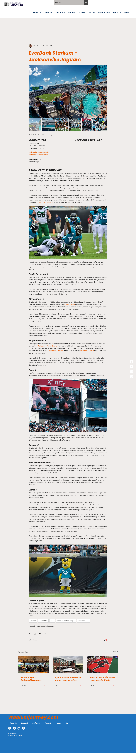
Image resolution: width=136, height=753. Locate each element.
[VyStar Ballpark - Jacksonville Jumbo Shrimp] (33, 664)
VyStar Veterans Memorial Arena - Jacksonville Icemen (68, 679)
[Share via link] (45, 633)
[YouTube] (131, 371)
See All (115, 652)
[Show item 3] (61, 124)
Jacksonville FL (83, 621)
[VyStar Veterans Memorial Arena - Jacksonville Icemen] (68, 664)
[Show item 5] (88, 124)
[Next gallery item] (105, 92)
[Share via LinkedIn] (40, 633)
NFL (52, 621)
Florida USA (43, 621)
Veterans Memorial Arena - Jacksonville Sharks (102, 678)
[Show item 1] (35, 124)
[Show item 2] (48, 124)
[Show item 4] (75, 124)
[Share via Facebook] (30, 633)
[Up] (131, 748)
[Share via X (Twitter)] (35, 633)
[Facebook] (131, 361)
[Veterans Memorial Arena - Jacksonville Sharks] (102, 664)
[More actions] (106, 46)
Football (33, 621)
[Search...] (86, 2)
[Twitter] (131, 366)
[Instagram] (131, 376)
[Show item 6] (101, 124)
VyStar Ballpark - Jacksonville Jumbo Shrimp (30, 679)
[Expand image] (68, 91)
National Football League (65, 621)
